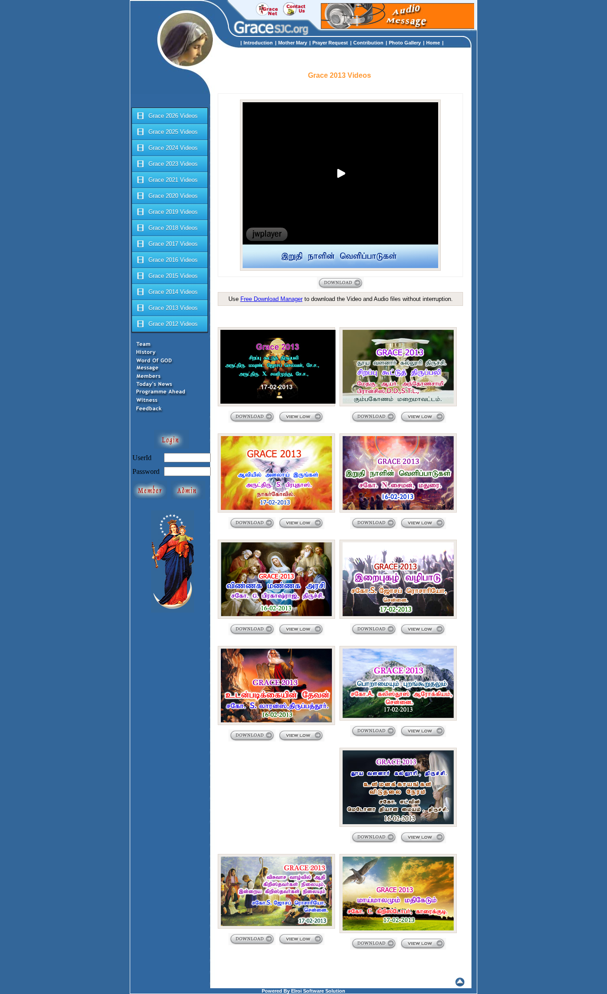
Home (433, 42)
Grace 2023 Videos (173, 163)
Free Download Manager (271, 299)
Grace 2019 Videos (173, 211)
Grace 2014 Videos (173, 292)
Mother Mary (292, 42)
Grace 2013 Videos (173, 308)
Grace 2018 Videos (173, 227)
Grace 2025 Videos (173, 131)
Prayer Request (330, 42)
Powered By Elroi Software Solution (303, 991)
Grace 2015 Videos (173, 276)
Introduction (258, 42)
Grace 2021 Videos (173, 179)
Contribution (368, 42)
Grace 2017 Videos (173, 243)
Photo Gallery (405, 42)
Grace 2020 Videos (173, 195)
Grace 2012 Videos (173, 324)
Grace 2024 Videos (173, 147)
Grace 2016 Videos (173, 260)
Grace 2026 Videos (173, 115)
